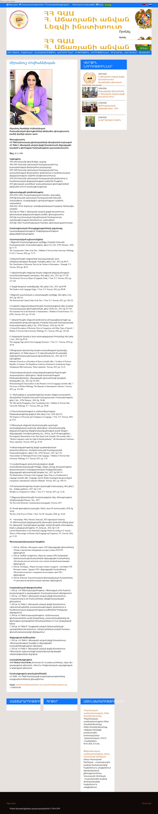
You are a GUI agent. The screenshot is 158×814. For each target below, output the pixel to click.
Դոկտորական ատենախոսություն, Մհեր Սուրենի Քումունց (96, 713)
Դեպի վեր (147, 803)
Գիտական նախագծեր (83, 5)
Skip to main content (7, 1)
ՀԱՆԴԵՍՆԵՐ (130, 52)
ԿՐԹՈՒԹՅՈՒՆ (82, 52)
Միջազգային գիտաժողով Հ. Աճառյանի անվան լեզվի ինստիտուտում (111, 94)
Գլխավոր (13, 5)
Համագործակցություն (58, 5)
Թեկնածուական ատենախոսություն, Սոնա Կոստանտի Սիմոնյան (97, 754)
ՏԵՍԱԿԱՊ (144, 52)
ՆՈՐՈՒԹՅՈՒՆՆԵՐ (100, 52)
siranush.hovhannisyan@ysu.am (55, 685)
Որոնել (122, 37)
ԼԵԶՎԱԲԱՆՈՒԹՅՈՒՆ (45, 52)
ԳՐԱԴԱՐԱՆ (117, 52)
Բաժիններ (27, 52)
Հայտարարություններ (32, 5)
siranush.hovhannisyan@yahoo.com (29, 685)
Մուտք (108, 5)
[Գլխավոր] (21, 19)
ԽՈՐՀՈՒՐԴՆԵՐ (65, 52)
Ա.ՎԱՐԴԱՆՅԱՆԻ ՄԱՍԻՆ (109, 120)
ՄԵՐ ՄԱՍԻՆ (13, 52)
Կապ (100, 5)
